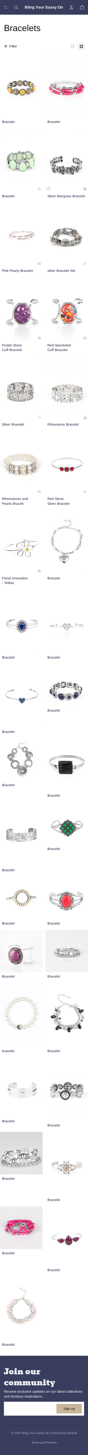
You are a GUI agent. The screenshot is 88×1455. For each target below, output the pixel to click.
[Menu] (5, 7)
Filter (13, 46)
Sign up (69, 1409)
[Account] (71, 7)
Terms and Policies (44, 1442)
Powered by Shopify (63, 1433)
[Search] (16, 7)
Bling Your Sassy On (35, 1433)
